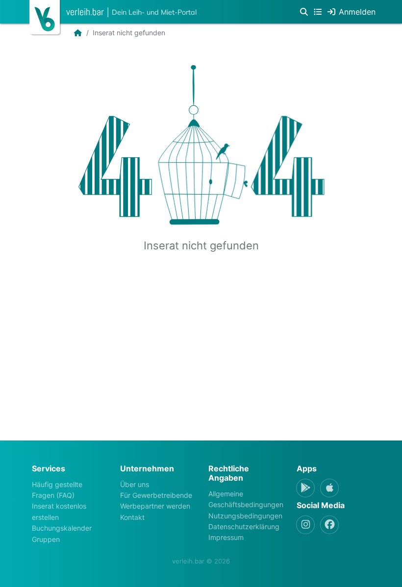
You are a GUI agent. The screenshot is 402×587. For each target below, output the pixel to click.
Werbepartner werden (155, 506)
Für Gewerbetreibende (156, 495)
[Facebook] (329, 525)
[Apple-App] (329, 488)
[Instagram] (305, 525)
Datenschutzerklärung (243, 526)
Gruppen (46, 539)
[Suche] (304, 12)
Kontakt (132, 517)
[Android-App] (305, 488)
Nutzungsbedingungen (245, 516)
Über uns (134, 484)
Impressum (226, 537)
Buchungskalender (62, 528)
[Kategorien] (318, 12)
